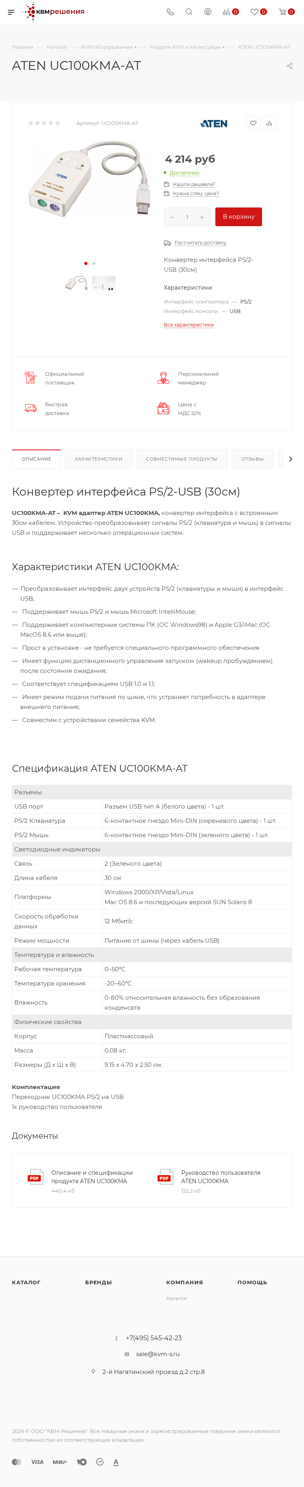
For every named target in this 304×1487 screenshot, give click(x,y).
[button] (86, 263)
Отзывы (252, 459)
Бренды (98, 1282)
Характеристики (98, 459)
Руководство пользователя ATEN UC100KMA (220, 1177)
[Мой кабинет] (207, 12)
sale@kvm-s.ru (158, 1354)
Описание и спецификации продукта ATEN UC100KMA (92, 1177)
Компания (184, 1282)
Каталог (26, 1282)
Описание (36, 459)
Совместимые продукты (182, 459)
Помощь (252, 1282)
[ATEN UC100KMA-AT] (90, 179)
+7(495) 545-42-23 (154, 1338)
